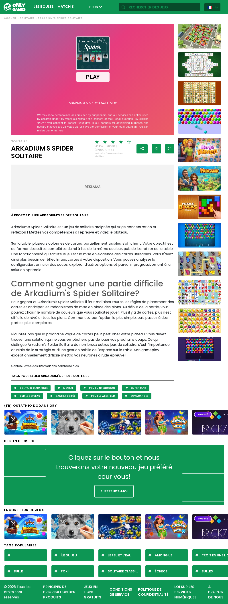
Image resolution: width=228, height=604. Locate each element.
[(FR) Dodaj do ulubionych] (156, 148)
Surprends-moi (114, 491)
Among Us (164, 555)
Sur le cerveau (29, 396)
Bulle (18, 571)
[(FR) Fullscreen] (169, 148)
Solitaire (27, 18)
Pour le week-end (102, 396)
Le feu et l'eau (119, 555)
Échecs (161, 571)
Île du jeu (69, 555)
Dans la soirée (65, 396)
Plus (94, 7)
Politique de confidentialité (153, 592)
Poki (65, 571)
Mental (68, 388)
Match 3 (65, 6)
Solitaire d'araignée (33, 388)
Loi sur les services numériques (185, 592)
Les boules (44, 6)
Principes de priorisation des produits (59, 592)
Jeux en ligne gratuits (92, 592)
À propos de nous (216, 592)
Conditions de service (121, 592)
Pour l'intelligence (101, 388)
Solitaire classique (124, 571)
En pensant (138, 388)
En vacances (139, 396)
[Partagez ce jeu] (142, 148)
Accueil (10, 18)
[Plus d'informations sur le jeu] (215, 44)
